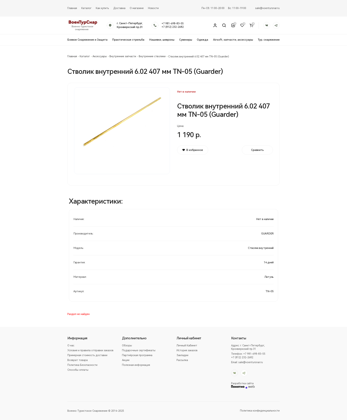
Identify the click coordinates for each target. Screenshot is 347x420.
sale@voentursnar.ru (267, 8)
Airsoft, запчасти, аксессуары (233, 39)
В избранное (194, 150)
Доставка (119, 8)
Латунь (269, 276)
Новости (153, 8)
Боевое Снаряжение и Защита (87, 39)
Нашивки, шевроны (161, 39)
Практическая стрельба (128, 39)
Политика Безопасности (82, 365)
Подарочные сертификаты (138, 350)
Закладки (182, 355)
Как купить (102, 8)
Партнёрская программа (137, 355)
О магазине (137, 8)
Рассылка (182, 360)
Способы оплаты (77, 369)
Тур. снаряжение (269, 39)
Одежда (202, 39)
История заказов (187, 350)
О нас (70, 345)
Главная (72, 8)
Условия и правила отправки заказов (90, 350)
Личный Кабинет (187, 345)
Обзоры (127, 345)
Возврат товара (77, 360)
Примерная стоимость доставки (87, 355)
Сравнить (257, 150)
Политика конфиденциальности (260, 410)
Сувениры (185, 39)
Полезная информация (136, 365)
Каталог (86, 8)
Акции (125, 360)
